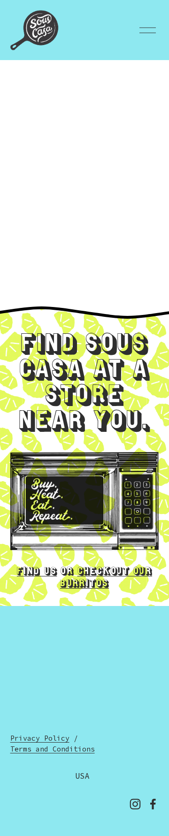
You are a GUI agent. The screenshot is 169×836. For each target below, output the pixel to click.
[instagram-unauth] (135, 804)
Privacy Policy (39, 738)
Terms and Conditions (52, 748)
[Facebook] (153, 804)
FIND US (37, 572)
